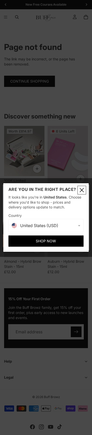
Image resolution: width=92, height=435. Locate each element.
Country (15, 215)
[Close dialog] (81, 190)
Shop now (46, 241)
